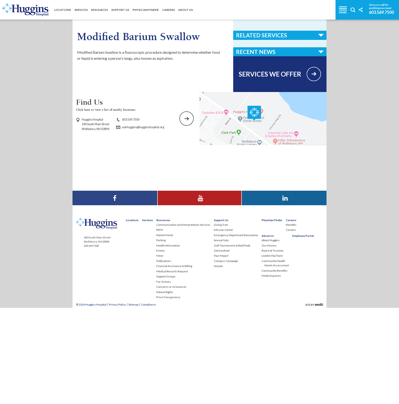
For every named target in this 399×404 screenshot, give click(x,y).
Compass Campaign (226, 261)
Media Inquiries (271, 275)
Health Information (168, 245)
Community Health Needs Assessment (275, 263)
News (159, 255)
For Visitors (163, 281)
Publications (163, 261)
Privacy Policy (117, 304)
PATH (159, 230)
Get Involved (222, 250)
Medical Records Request (172, 271)
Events (160, 250)
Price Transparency (168, 297)
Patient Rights (164, 292)
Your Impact (221, 255)
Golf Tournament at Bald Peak (232, 245)
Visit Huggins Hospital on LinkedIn (284, 193)
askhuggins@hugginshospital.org (143, 127)
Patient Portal (164, 235)
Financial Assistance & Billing (174, 266)
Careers (168, 10)
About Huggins (271, 240)
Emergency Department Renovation (236, 235)
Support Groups (165, 276)
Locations (62, 10)
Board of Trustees (273, 250)
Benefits (291, 224)
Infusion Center (223, 230)
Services (81, 10)
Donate (218, 266)
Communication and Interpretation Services (183, 224)
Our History (269, 245)
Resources (99, 10)
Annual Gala (221, 240)
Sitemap (133, 304)
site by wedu (315, 304)
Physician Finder (146, 10)
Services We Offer (270, 74)
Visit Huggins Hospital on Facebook (115, 193)
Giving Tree (221, 224)
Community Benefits (274, 270)
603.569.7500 (381, 12)
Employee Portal (303, 236)
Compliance (148, 304)
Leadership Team (272, 255)
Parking (161, 240)
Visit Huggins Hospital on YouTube (199, 193)
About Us (185, 10)
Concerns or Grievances (171, 286)
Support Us (120, 10)
